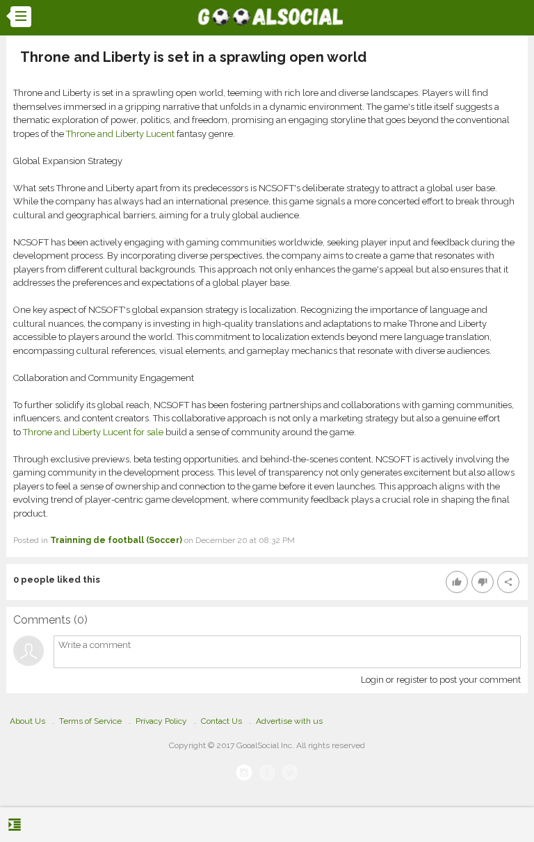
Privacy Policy (161, 721)
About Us (27, 721)
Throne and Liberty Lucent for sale (93, 432)
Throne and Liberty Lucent (120, 134)
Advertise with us (289, 721)
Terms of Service (90, 721)
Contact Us (221, 721)
